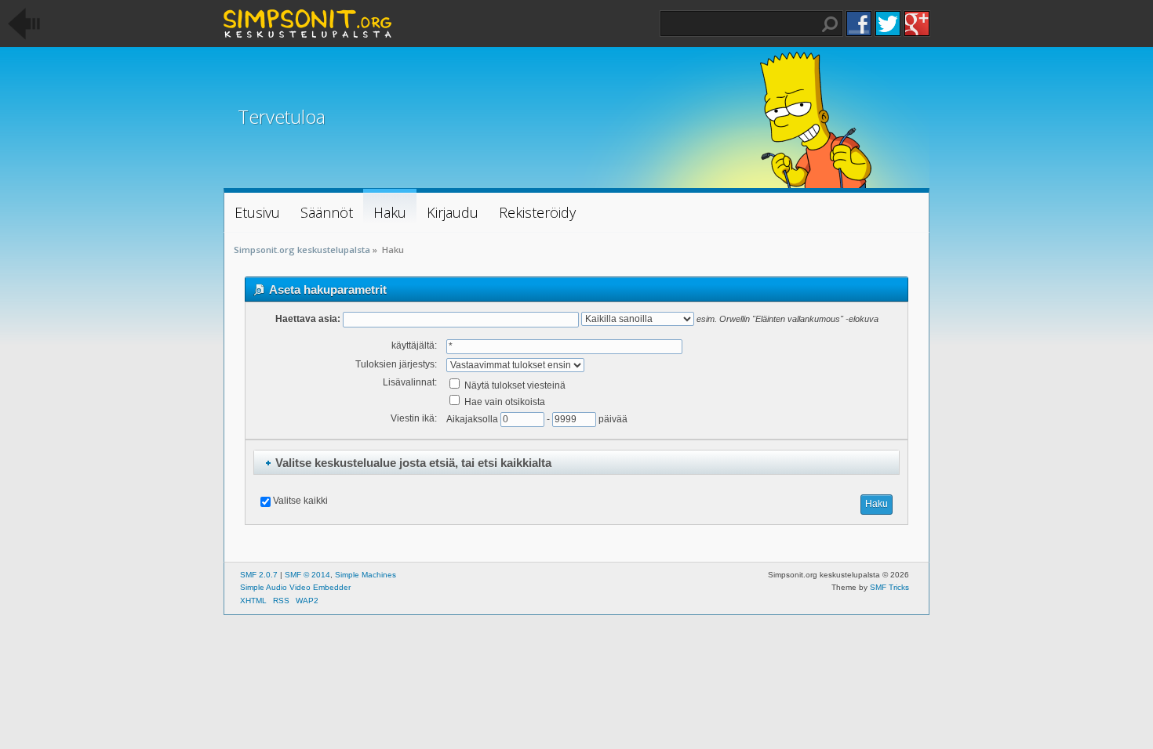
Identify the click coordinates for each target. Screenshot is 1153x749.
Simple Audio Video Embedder (295, 587)
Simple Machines (365, 574)
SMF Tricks (889, 587)
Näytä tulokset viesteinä (514, 385)
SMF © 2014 (307, 574)
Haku (830, 24)
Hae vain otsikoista (503, 401)
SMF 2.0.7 (259, 574)
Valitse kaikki (300, 500)
